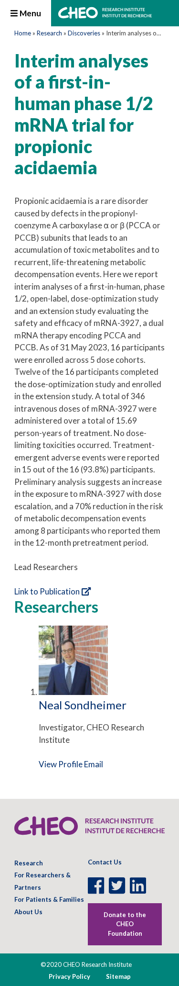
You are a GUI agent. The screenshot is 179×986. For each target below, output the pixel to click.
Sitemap (118, 976)
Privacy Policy (69, 976)
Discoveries (84, 33)
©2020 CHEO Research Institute (86, 964)
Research (49, 33)
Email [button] (93, 764)
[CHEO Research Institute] (105, 16)
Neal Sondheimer (82, 705)
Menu (29, 13)
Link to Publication (47, 591)
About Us (28, 912)
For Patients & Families (49, 899)
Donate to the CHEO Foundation (125, 924)
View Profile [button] (61, 764)
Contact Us (105, 862)
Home (22, 33)
